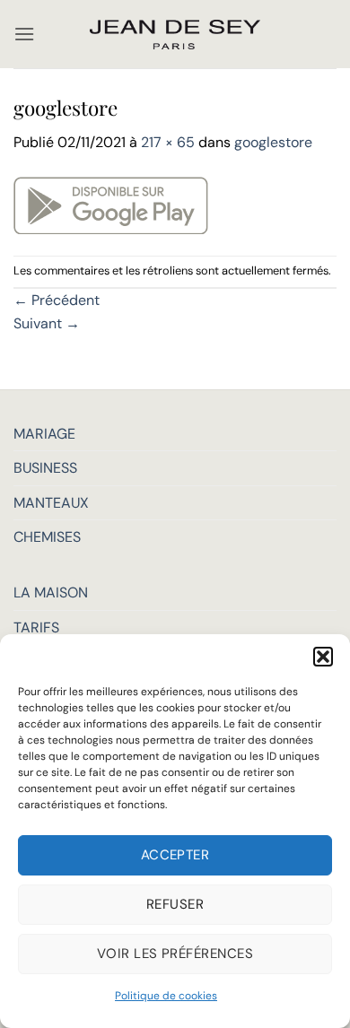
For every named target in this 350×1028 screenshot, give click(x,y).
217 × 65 (168, 142)
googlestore (273, 142)
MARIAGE (44, 433)
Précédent (56, 300)
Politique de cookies (166, 996)
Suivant (46, 323)
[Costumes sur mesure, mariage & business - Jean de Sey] (175, 34)
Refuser (175, 904)
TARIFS (36, 627)
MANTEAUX (51, 502)
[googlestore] (110, 203)
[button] (323, 657)
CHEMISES (47, 536)
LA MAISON (50, 592)
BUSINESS (45, 467)
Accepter (175, 855)
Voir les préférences (175, 954)
